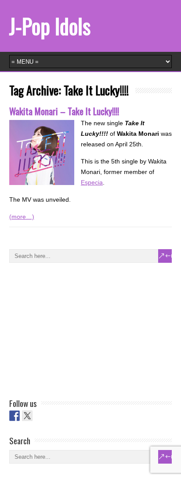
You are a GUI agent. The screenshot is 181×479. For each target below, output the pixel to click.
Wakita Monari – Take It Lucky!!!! (64, 111)
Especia (92, 182)
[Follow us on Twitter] (27, 415)
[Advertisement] (75, 329)
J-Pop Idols (49, 25)
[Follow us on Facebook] (14, 415)
